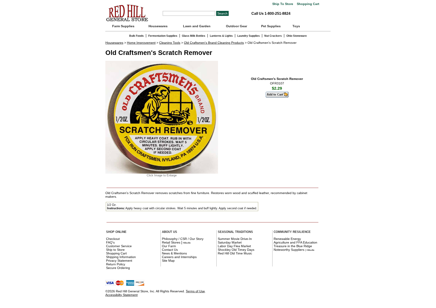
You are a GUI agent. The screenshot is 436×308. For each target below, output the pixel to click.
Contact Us (170, 249)
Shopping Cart (307, 4)
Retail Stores (171, 242)
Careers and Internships (179, 257)
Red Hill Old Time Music (235, 253)
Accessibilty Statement (121, 295)
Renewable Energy (287, 239)
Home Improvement (141, 42)
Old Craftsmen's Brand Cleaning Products (214, 42)
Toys (296, 26)
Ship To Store (282, 4)
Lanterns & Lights (221, 35)
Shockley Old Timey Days (236, 249)
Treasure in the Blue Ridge (293, 246)
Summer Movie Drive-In (235, 239)
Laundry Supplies (248, 35)
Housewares (158, 26)
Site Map (168, 260)
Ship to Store (115, 249)
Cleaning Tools (169, 42)
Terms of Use (195, 291)
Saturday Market (230, 242)
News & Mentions (174, 253)
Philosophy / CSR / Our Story (182, 239)
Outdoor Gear (236, 26)
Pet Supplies (271, 26)
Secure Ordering (118, 268)
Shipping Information (121, 257)
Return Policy (115, 264)
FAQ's (110, 242)
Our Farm (169, 246)
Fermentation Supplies (162, 35)
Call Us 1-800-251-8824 (270, 13)
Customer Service (119, 246)
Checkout (113, 239)
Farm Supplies (123, 26)
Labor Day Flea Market (234, 246)
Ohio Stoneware (296, 35)
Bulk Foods (136, 35)
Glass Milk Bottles (193, 35)
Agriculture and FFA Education (295, 242)
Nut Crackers (273, 35)
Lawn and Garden (197, 26)
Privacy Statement (119, 260)
